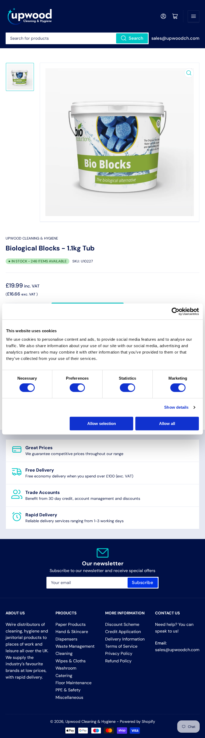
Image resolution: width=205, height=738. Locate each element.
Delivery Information (125, 639)
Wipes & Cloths (71, 661)
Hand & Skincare (72, 631)
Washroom (66, 668)
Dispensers (66, 639)
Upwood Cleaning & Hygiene (32, 238)
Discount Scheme (122, 624)
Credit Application (123, 631)
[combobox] (77, 38)
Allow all (167, 423)
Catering (64, 675)
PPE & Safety (68, 690)
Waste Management (75, 646)
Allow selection (101, 423)
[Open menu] (193, 16)
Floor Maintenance (74, 683)
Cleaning (64, 653)
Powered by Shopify (137, 721)
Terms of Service (121, 646)
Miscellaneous (69, 697)
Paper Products (71, 624)
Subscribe (142, 582)
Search (136, 38)
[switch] (77, 387)
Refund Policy (118, 661)
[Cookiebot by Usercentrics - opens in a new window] (175, 311)
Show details (176, 407)
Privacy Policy (118, 653)
